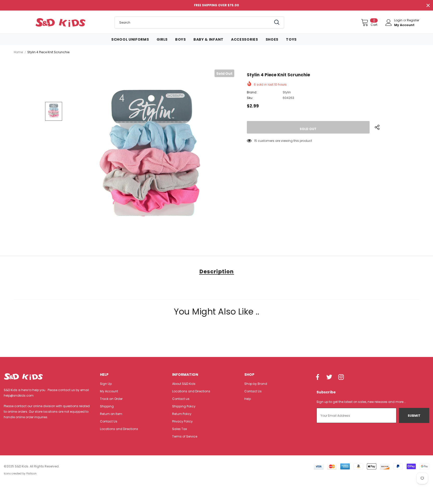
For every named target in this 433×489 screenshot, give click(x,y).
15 (255, 141)
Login (398, 20)
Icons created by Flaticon (20, 473)
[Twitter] (329, 377)
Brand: (252, 92)
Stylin (287, 92)
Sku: (250, 98)
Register (413, 20)
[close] (427, 5)
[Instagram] (341, 377)
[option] (151, 158)
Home (18, 52)
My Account (404, 25)
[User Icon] (388, 22)
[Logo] (60, 22)
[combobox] (193, 22)
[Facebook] (317, 377)
